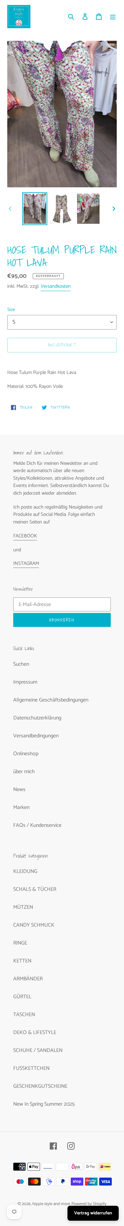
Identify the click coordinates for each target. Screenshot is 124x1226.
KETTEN (22, 960)
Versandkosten (56, 286)
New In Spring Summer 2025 (44, 1104)
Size (11, 309)
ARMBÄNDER (28, 978)
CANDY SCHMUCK (33, 925)
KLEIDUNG (25, 871)
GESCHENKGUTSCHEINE (40, 1086)
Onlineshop (25, 753)
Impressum (25, 682)
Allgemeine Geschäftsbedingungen (50, 700)
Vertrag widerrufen (93, 1213)
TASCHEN (24, 1014)
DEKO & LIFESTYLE (34, 1032)
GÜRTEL (22, 996)
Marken (21, 807)
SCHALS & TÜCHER (34, 889)
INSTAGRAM (26, 563)
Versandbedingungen (36, 735)
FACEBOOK (25, 536)
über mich (24, 771)
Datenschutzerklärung (37, 717)
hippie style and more (51, 1203)
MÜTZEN (23, 907)
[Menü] (113, 16)
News (19, 789)
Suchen (21, 664)
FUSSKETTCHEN (31, 1068)
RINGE (20, 943)
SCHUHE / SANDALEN (37, 1050)
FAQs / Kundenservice (37, 825)
